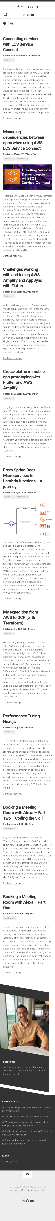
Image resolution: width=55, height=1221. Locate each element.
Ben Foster (27, 7)
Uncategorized (9, 829)
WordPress (26, 1190)
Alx (44, 1190)
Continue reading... (12, 118)
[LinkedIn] (24, 15)
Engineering (9, 60)
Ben (38, 55)
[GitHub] (28, 15)
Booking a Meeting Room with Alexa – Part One (24, 902)
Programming (22, 159)
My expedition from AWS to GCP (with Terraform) (20, 618)
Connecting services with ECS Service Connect (21, 44)
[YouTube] (32, 15)
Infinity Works (11, 1161)
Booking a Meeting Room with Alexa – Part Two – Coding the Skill (24, 813)
